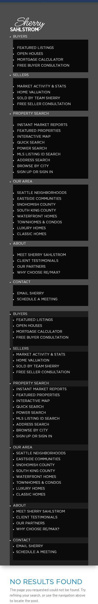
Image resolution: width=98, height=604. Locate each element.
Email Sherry (30, 293)
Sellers (21, 75)
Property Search (31, 113)
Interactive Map (34, 136)
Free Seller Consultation (44, 104)
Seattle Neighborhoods (42, 193)
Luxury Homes (31, 228)
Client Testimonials (37, 260)
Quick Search (30, 142)
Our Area (22, 181)
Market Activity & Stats (41, 86)
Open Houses (30, 53)
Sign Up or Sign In (35, 172)
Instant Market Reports (42, 125)
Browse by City (33, 166)
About (19, 243)
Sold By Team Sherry (38, 98)
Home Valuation (33, 92)
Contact (22, 282)
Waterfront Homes (37, 216)
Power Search (32, 148)
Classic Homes (31, 234)
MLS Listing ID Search (38, 154)
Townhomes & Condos (39, 222)
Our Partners (31, 266)
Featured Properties (39, 130)
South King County (36, 210)
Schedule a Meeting (37, 299)
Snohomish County (36, 204)
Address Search (33, 160)
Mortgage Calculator (40, 59)
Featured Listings (35, 48)
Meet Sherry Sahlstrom (41, 255)
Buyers (20, 36)
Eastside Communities (39, 198)
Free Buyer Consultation (43, 65)
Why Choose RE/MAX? (38, 272)
